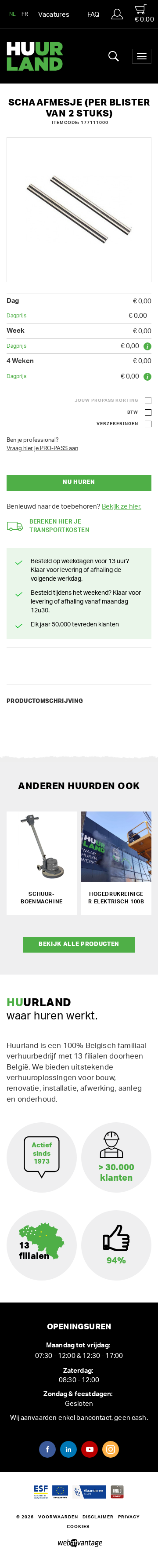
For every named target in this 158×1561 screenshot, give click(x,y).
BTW (132, 412)
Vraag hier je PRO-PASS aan (42, 448)
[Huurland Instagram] (110, 1449)
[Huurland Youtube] (89, 1449)
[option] (79, 210)
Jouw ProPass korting (106, 400)
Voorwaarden (58, 1517)
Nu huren (79, 482)
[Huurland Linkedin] (68, 1449)
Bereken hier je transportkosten (59, 526)
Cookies (78, 1527)
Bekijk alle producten (79, 944)
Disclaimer (98, 1517)
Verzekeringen (117, 424)
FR (25, 14)
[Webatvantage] (79, 1543)
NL (12, 14)
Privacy (129, 1517)
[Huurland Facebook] (47, 1449)
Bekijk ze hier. (121, 506)
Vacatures (53, 14)
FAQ (93, 14)
